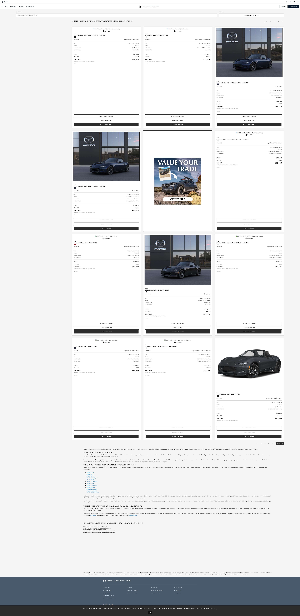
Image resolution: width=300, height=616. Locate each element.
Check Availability (106, 124)
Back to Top (280, 443)
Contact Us (177, 590)
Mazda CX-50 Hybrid (92, 478)
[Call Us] (287, 2)
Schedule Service (293, 6)
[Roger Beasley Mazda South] (140, 7)
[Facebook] (104, 604)
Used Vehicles (107, 593)
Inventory (106, 587)
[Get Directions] (291, 2)
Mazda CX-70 (90, 480)
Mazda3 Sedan (91, 487)
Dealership (178, 587)
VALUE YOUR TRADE (106, 120)
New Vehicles (107, 590)
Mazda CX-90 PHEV (92, 485)
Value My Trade (155, 593)
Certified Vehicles (108, 595)
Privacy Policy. (212, 608)
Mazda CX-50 (90, 476)
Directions (177, 593)
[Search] (294, 2)
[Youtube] (112, 604)
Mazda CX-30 (90, 472)
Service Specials (132, 593)
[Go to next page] (282, 21)
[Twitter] (109, 604)
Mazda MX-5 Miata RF (93, 493)
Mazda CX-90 (90, 483)
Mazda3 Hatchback (92, 489)
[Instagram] (106, 604)
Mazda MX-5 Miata (92, 491)
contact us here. (133, 515)
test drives (93, 515)
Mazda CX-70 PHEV (92, 481)
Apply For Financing (157, 590)
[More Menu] (2, 6)
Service (129, 587)
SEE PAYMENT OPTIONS (106, 116)
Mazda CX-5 (90, 474)
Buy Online (283, 6)
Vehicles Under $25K (109, 598)
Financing (154, 587)
